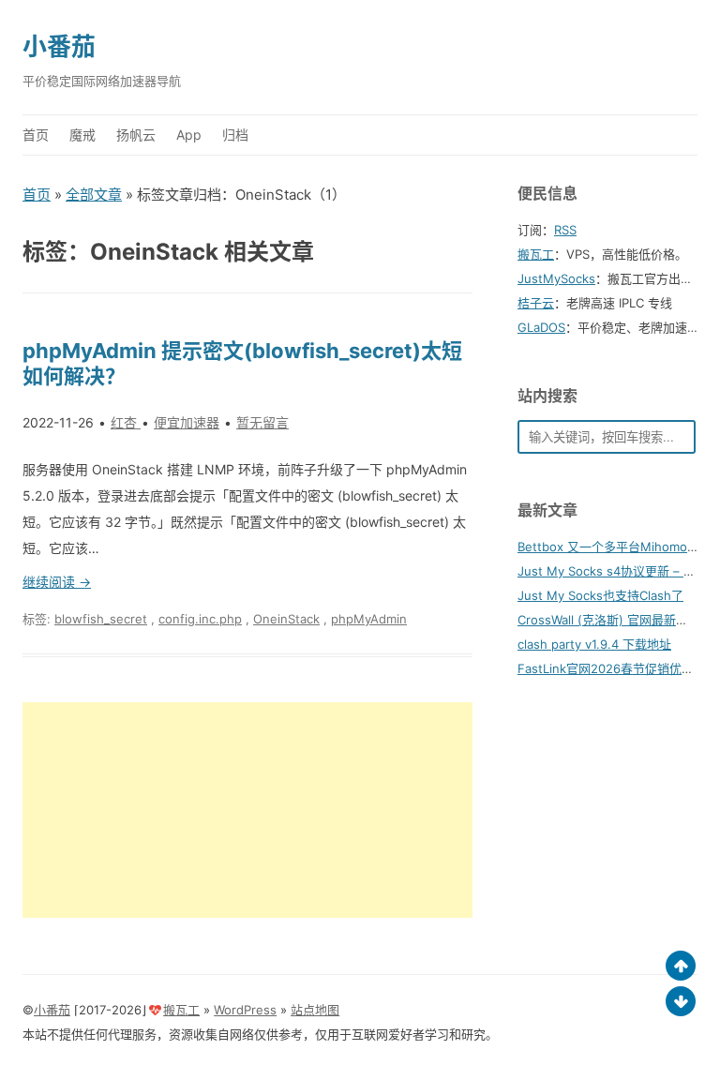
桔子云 (536, 302)
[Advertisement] (247, 810)
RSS (565, 229)
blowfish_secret (100, 618)
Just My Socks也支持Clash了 (600, 595)
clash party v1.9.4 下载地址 (594, 644)
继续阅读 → (56, 582)
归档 (235, 134)
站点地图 (315, 1009)
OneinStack (286, 618)
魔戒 (82, 134)
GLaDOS (541, 327)
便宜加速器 (186, 422)
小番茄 (59, 46)
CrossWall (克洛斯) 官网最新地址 (609, 619)
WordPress (245, 1009)
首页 (35, 134)
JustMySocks (556, 278)
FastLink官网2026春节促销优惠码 (612, 668)
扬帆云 (136, 134)
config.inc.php (200, 618)
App (189, 134)
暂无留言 (262, 422)
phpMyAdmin (369, 618)
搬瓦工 (536, 254)
